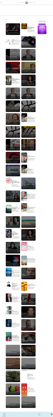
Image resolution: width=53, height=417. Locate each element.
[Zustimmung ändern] (51, 414)
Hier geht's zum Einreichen (42, 24)
